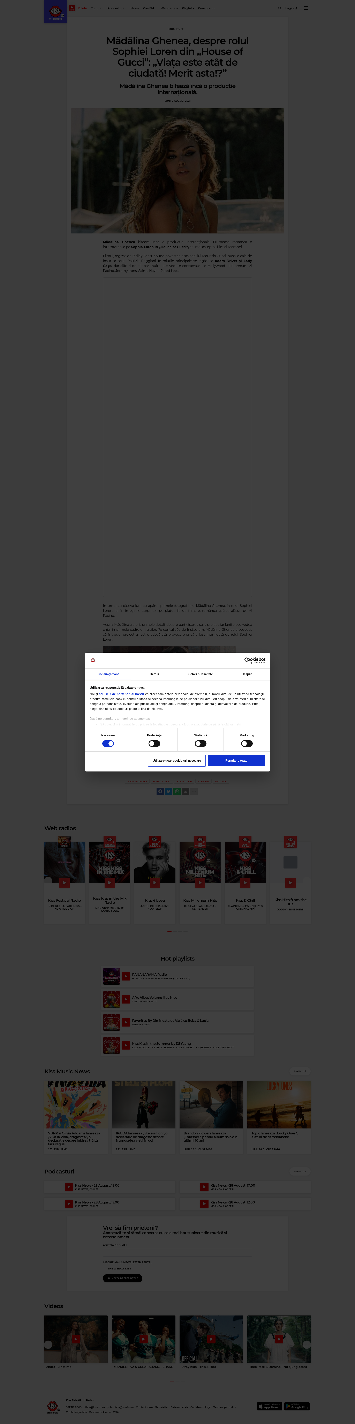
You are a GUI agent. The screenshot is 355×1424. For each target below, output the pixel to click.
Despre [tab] (247, 674)
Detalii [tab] (154, 674)
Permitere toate (236, 760)
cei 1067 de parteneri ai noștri (121, 694)
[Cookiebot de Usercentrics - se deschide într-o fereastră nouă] (247, 660)
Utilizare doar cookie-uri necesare (177, 760)
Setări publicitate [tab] (200, 674)
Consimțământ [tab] (108, 674)
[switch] (154, 743)
